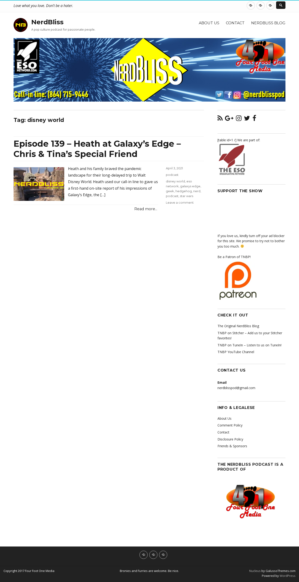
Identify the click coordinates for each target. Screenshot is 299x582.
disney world (175, 181)
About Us (209, 23)
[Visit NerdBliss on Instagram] (239, 119)
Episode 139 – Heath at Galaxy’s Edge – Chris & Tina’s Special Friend (97, 148)
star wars (186, 196)
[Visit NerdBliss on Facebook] (254, 119)
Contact (235, 23)
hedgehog (183, 191)
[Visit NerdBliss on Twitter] (247, 119)
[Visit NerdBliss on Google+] (229, 119)
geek (170, 191)
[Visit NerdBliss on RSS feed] (220, 119)
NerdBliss (47, 22)
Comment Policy (229, 425)
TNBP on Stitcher (230, 333)
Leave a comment (180, 202)
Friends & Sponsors (232, 446)
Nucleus (255, 571)
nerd (196, 191)
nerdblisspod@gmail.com (236, 388)
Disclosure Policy (230, 439)
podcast (172, 175)
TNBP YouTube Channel (235, 352)
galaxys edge (190, 186)
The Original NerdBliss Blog (238, 326)
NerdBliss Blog (268, 23)
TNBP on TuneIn (230, 345)
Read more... (145, 209)
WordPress (287, 576)
